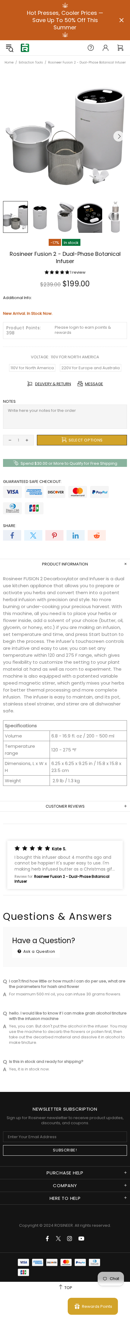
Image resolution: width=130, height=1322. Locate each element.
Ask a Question (38, 951)
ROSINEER (63, 1225)
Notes (9, 401)
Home (9, 62)
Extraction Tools (31, 62)
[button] (57, 272)
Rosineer (24, 48)
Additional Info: (17, 297)
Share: (9, 525)
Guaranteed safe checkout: (32, 481)
